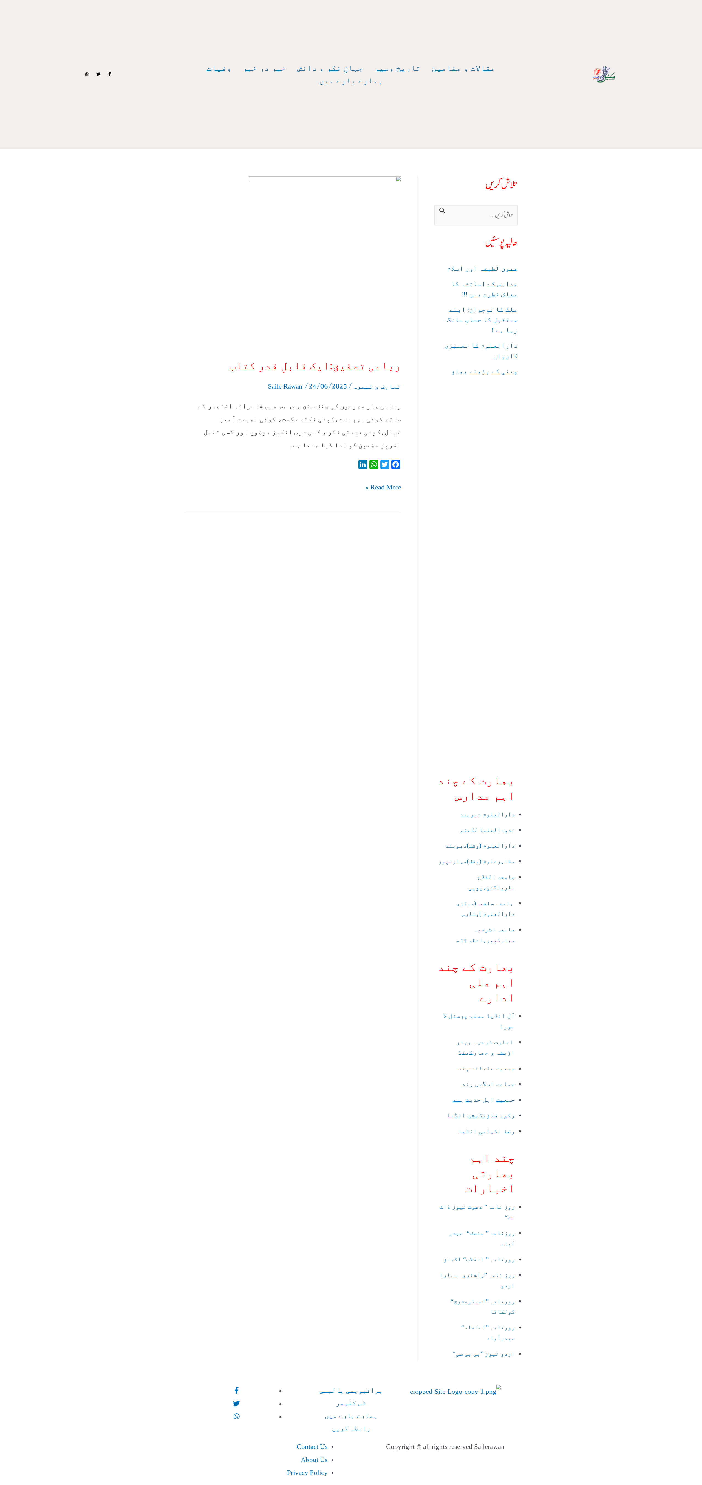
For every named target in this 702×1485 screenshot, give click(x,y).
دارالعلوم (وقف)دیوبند (480, 845)
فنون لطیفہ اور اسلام (482, 268)
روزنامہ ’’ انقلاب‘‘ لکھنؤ (479, 1259)
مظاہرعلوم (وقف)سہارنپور (476, 861)
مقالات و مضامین (463, 67)
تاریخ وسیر (397, 67)
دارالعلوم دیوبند (487, 814)
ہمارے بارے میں (351, 80)
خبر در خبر (264, 67)
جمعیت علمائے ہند (485, 1068)
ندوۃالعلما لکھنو (487, 829)
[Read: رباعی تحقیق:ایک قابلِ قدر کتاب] (325, 261)
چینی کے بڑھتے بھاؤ (484, 371)
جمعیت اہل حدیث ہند (483, 1099)
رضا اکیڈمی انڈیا (485, 1131)
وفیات (219, 67)
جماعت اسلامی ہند (487, 1084)
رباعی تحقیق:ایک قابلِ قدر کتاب (315, 365)
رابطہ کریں (351, 1428)
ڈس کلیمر (351, 1403)
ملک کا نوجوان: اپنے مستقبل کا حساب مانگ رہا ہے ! (482, 320)
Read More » (383, 486)
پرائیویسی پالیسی (351, 1390)
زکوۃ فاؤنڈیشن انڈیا (480, 1115)
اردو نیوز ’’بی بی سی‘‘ (483, 1353)
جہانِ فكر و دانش (330, 67)
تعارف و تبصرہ (377, 386)
